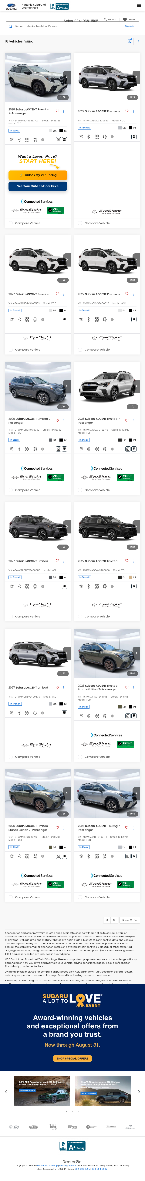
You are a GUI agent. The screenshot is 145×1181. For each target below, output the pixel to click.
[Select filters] (129, 41)
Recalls (72, 1165)
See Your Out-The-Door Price (38, 186)
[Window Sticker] (64, 139)
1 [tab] (67, 1112)
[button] (67, 77)
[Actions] (63, 111)
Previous (6, 1091)
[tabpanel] (42, 1091)
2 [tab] (72, 1112)
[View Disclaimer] (43, 140)
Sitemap (53, 1165)
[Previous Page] (107, 920)
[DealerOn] (72, 1161)
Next (139, 1091)
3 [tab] (78, 1112)
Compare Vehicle (27, 223)
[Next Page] (114, 920)
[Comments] (58, 139)
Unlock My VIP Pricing (38, 175)
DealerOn (42, 1165)
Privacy (63, 1165)
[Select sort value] (137, 41)
